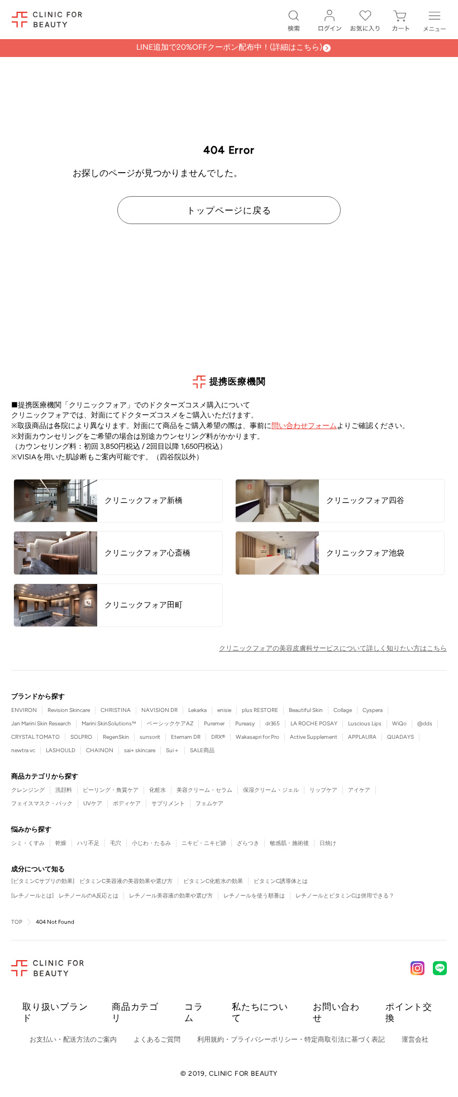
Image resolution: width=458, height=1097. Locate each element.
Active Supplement (313, 736)
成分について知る (38, 869)
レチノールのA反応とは (88, 895)
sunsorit (150, 736)
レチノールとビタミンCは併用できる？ (344, 895)
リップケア (323, 790)
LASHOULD (60, 750)
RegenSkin (116, 736)
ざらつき (248, 843)
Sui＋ (172, 750)
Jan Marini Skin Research (41, 723)
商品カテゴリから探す (44, 776)
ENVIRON (24, 710)
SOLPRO (81, 736)
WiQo (399, 723)
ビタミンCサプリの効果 (43, 881)
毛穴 (115, 843)
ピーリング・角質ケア (111, 790)
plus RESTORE (260, 710)
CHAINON (99, 750)
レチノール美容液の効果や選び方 (171, 895)
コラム (193, 1012)
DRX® (218, 736)
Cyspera (372, 710)
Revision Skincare (68, 710)
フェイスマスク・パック (42, 803)
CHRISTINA (116, 710)
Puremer (214, 723)
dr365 (272, 723)
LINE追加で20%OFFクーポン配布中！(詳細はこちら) (229, 47)
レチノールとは (32, 895)
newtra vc (23, 750)
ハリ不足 (88, 843)
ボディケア (127, 803)
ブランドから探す (38, 696)
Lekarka (197, 710)
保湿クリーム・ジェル (271, 790)
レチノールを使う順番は (254, 895)
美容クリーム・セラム (204, 790)
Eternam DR (186, 736)
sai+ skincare (139, 750)
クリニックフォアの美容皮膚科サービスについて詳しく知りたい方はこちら (333, 648)
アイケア (359, 790)
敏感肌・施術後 (289, 843)
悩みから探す (31, 829)
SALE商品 (202, 750)
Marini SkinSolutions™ (109, 723)
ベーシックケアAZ (170, 723)
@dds (424, 723)
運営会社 (415, 1039)
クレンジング (28, 790)
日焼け (327, 843)
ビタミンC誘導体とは (281, 881)
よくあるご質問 (156, 1039)
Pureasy (245, 723)
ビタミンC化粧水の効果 (213, 881)
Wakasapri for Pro (257, 736)
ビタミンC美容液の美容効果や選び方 (126, 881)
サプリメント (168, 803)
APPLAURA (362, 736)
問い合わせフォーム (304, 425)
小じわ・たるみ (151, 843)
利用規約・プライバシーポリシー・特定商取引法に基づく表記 (291, 1039)
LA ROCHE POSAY (313, 723)
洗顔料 (63, 790)
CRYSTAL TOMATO (35, 736)
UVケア (92, 803)
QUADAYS (400, 736)
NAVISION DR (159, 710)
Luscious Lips (364, 723)
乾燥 (60, 843)
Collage (342, 710)
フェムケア (209, 803)
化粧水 (157, 790)
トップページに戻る (229, 210)
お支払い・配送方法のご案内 (73, 1039)
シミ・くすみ (28, 843)
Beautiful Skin (306, 710)
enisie (224, 710)
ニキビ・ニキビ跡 (204, 843)
